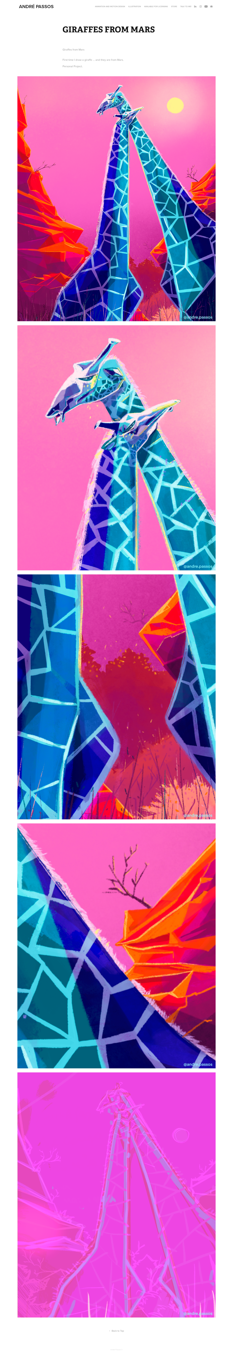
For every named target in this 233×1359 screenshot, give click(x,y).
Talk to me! (185, 6)
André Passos (36, 6)
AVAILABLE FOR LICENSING (156, 6)
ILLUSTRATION (134, 6)
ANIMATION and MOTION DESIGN (110, 6)
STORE (174, 6)
